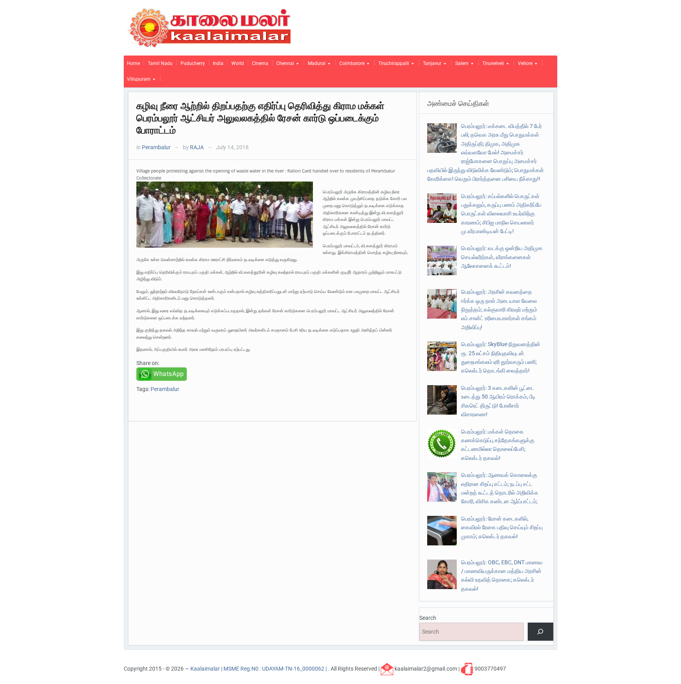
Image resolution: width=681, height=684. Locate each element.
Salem (460, 65)
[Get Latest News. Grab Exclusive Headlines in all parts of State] (209, 27)
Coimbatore (350, 65)
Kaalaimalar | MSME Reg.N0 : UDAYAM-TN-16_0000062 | (259, 668)
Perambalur (156, 147)
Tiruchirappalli (392, 65)
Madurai (315, 65)
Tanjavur (430, 65)
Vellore (523, 65)
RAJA (197, 147)
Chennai (283, 65)
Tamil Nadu (160, 63)
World (237, 63)
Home (133, 63)
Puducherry (192, 63)
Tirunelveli (491, 65)
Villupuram (137, 81)
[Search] (540, 632)
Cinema (260, 63)
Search (427, 618)
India (218, 63)
